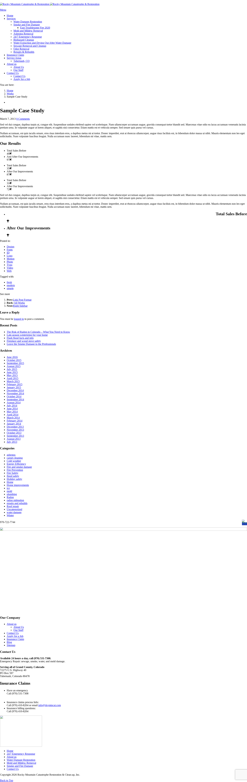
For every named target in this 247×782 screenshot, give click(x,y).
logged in (19, 319)
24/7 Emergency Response (21, 753)
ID (8, 252)
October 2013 (14, 432)
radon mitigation (15, 500)
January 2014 (14, 423)
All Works (19, 302)
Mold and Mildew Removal (21, 762)
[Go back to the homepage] (49, 4)
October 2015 (14, 360)
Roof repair (13, 506)
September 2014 (15, 399)
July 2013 (12, 441)
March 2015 (13, 381)
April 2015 (12, 378)
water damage (14, 512)
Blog (9, 642)
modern (11, 285)
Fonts (10, 249)
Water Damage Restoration (21, 759)
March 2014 (13, 417)
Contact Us (13, 633)
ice (8, 488)
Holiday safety (14, 479)
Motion (10, 258)
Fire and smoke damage (19, 467)
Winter (10, 515)
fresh (9, 282)
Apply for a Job (15, 636)
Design (10, 246)
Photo (10, 261)
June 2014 (12, 408)
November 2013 (15, 429)
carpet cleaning (15, 457)
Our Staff (18, 630)
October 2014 (14, 396)
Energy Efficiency (16, 463)
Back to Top (6, 780)
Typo (9, 264)
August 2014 (13, 402)
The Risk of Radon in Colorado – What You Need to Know (38, 331)
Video (10, 267)
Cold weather (14, 460)
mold (9, 491)
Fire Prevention (15, 470)
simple (10, 288)
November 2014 (15, 393)
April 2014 (12, 414)
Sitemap (11, 645)
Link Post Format (22, 299)
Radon (10, 497)
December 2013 (15, 426)
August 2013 (13, 438)
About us (11, 624)
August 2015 (13, 366)
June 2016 (12, 357)
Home (10, 482)
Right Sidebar (20, 305)
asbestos (11, 454)
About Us (18, 627)
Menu (3, 9)
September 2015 (15, 363)
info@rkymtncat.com (49, 705)
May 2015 (12, 375)
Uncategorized (14, 509)
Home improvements (18, 485)
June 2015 (12, 372)
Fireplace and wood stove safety (24, 341)
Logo (9, 255)
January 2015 (14, 387)
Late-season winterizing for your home (27, 334)
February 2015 (14, 384)
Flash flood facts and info (20, 338)
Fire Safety (12, 473)
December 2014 (15, 390)
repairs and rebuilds (17, 503)
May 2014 (12, 411)
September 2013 (15, 435)
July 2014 (12, 405)
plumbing (12, 494)
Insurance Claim (15, 639)
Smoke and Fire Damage (20, 766)
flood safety (13, 476)
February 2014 (14, 420)
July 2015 (12, 369)
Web (9, 270)
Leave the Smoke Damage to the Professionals (31, 344)
